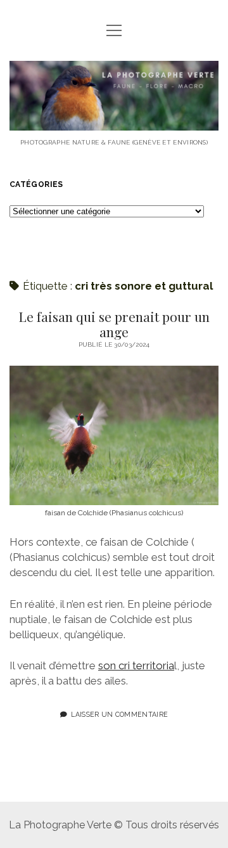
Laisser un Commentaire (119, 714)
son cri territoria (136, 665)
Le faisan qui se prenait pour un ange (114, 323)
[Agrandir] (202, 382)
